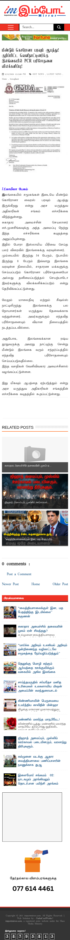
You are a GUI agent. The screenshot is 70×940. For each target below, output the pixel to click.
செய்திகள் (14, 79)
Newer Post (10, 584)
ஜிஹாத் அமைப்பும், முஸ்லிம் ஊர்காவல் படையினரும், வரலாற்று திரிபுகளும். (42, 742)
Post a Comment (19, 574)
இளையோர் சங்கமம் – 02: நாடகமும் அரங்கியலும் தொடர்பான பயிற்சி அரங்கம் (38, 780)
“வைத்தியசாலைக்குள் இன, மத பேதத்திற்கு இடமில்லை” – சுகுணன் (40, 612)
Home (36, 584)
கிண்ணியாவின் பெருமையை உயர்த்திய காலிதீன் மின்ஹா (38, 703)
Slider (4, 79)
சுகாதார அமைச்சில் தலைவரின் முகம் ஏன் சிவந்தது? (40, 629)
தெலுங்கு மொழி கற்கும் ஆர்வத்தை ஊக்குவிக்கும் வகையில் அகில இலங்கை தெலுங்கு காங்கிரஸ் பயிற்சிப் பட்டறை (31, 672)
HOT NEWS (38, 74)
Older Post (60, 584)
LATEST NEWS (54, 74)
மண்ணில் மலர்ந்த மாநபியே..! (39, 720)
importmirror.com (13, 921)
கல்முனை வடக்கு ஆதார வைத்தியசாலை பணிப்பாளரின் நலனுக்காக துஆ (39, 761)
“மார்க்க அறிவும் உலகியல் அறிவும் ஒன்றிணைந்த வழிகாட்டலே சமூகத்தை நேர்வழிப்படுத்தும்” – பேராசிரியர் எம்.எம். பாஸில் (42, 651)
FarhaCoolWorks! (44, 918)
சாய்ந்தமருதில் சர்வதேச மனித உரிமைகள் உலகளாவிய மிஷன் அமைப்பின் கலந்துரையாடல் (40, 687)
